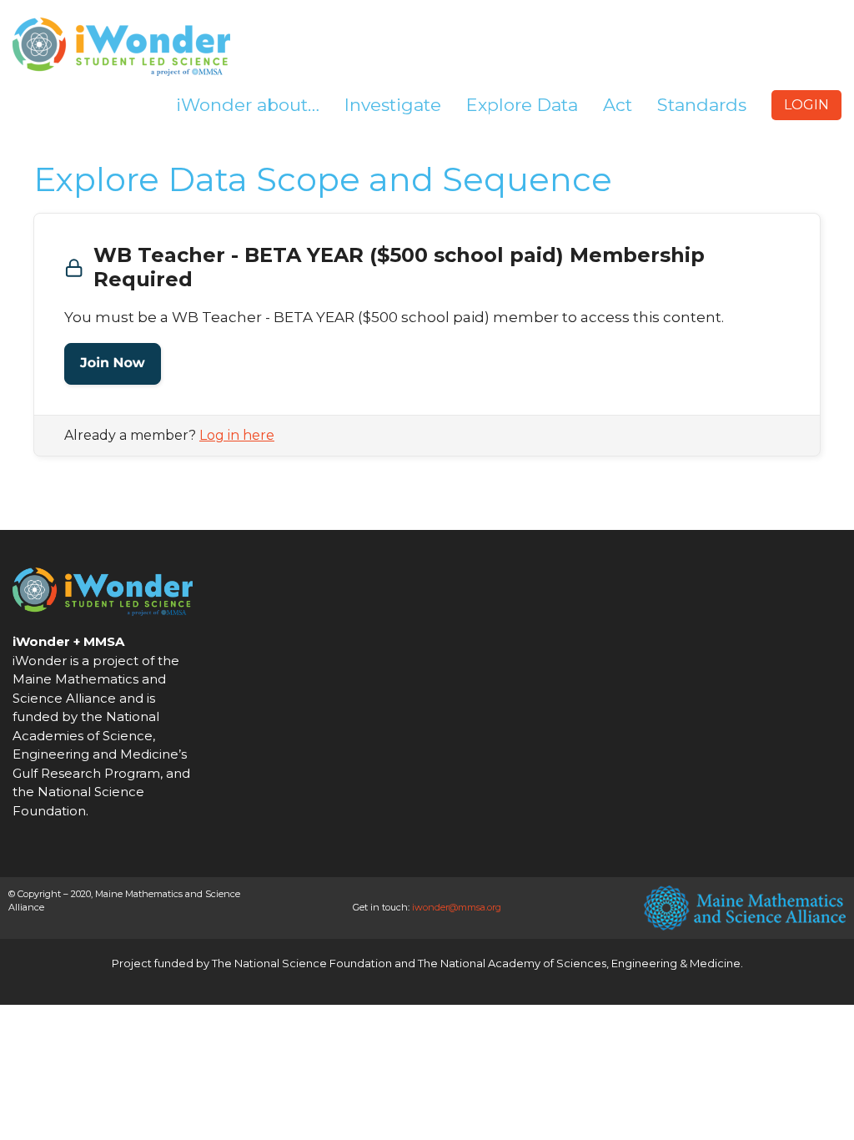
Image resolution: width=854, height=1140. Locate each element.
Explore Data (522, 104)
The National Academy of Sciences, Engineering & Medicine (579, 963)
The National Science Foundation (302, 963)
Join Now (112, 363)
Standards (701, 104)
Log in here (236, 435)
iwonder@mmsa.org (456, 907)
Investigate (392, 104)
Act (617, 104)
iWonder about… (247, 104)
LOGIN (806, 105)
